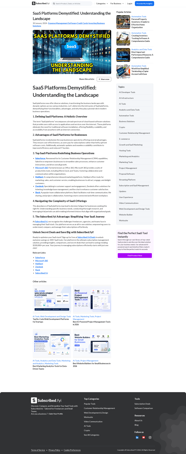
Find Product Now (135, 255)
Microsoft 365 (41, 168)
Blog (136, 425)
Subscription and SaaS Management (134, 185)
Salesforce (40, 257)
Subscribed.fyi (41, 221)
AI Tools (122, 104)
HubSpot (39, 264)
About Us (138, 420)
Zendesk (39, 267)
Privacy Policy (54, 450)
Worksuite (123, 220)
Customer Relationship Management (134, 133)
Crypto (122, 127)
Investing (92, 23)
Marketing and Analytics (129, 156)
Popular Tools (89, 404)
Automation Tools (126, 115)
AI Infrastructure (126, 98)
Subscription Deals (142, 404)
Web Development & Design (96, 413)
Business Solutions (127, 121)
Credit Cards (82, 23)
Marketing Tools (126, 162)
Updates (122, 191)
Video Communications (128, 203)
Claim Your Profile (56, 414)
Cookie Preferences (72, 450)
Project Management (128, 168)
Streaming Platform (127, 179)
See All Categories (91, 435)
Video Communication (93, 421)
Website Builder (126, 214)
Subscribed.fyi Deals (86, 237)
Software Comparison (144, 408)
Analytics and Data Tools (129, 110)
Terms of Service (38, 450)
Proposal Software (127, 174)
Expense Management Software (62, 23)
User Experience (126, 197)
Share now (105, 79)
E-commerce (124, 139)
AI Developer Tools (127, 92)
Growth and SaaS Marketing (130, 145)
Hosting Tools (125, 150)
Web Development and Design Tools (134, 209)
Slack (37, 270)
